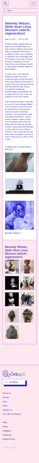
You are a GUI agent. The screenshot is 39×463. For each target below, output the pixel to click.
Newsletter (13, 382)
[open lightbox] (12, 267)
